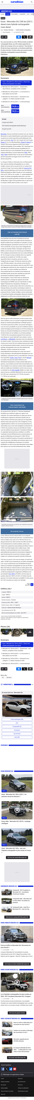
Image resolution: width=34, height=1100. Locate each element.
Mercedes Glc (6, 11)
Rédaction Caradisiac (5, 1081)
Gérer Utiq (3, 1094)
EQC (2, 154)
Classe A (3, 142)
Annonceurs (20, 1078)
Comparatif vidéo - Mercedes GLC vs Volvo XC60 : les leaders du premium (22, 900)
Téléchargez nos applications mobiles (13, 1074)
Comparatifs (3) (17, 726)
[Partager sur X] (25, 36)
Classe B (23, 142)
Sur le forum (17, 733)
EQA (26, 152)
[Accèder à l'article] (17, 783)
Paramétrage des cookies (23, 1091)
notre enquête (16, 370)
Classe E (28, 142)
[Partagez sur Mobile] (30, 36)
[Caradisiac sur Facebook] (3, 1069)
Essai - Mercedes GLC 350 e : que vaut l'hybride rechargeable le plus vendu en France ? (16, 850)
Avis (28, 14)
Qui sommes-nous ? (22, 1081)
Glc (3, 677)
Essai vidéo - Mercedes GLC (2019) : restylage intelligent (16, 822)
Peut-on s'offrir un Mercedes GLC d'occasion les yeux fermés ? (16, 946)
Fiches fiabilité (14, 14)
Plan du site (20, 1084)
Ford (19, 357)
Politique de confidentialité (23, 1088)
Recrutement (3, 1084)
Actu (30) (17, 737)
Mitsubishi (12, 339)
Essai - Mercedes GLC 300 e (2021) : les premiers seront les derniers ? (14, 795)
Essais (7, 14)
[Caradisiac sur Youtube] (14, 1069)
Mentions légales (4, 1088)
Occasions (17, 730)
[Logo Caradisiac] (17, 3)
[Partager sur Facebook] (19, 36)
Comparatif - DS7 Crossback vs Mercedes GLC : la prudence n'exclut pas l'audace (21, 892)
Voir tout (29, 632)
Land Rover (4, 339)
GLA (12, 140)
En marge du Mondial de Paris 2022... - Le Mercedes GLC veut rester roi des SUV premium (22, 1049)
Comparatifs (22, 14)
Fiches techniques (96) (17, 719)
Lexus (16, 357)
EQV (6, 154)
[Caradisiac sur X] (7, 1069)
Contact (2, 1078)
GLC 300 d (12, 574)
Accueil (2, 14)
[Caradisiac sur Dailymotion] (11, 1069)
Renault (29, 357)
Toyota (12, 357)
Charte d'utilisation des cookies (7, 1091)
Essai (3, 18)
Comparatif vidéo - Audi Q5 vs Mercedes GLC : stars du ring (21, 908)
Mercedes (3, 134)
